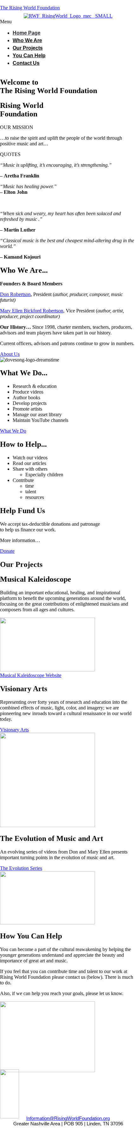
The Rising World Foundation (30, 7)
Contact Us (26, 63)
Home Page (26, 33)
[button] (68, 22)
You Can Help (29, 55)
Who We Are (27, 40)
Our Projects (28, 48)
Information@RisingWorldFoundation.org (68, 1118)
